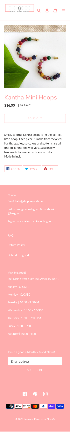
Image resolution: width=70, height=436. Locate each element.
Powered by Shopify (44, 419)
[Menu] (63, 10)
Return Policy (16, 245)
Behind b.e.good (18, 255)
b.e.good (28, 419)
